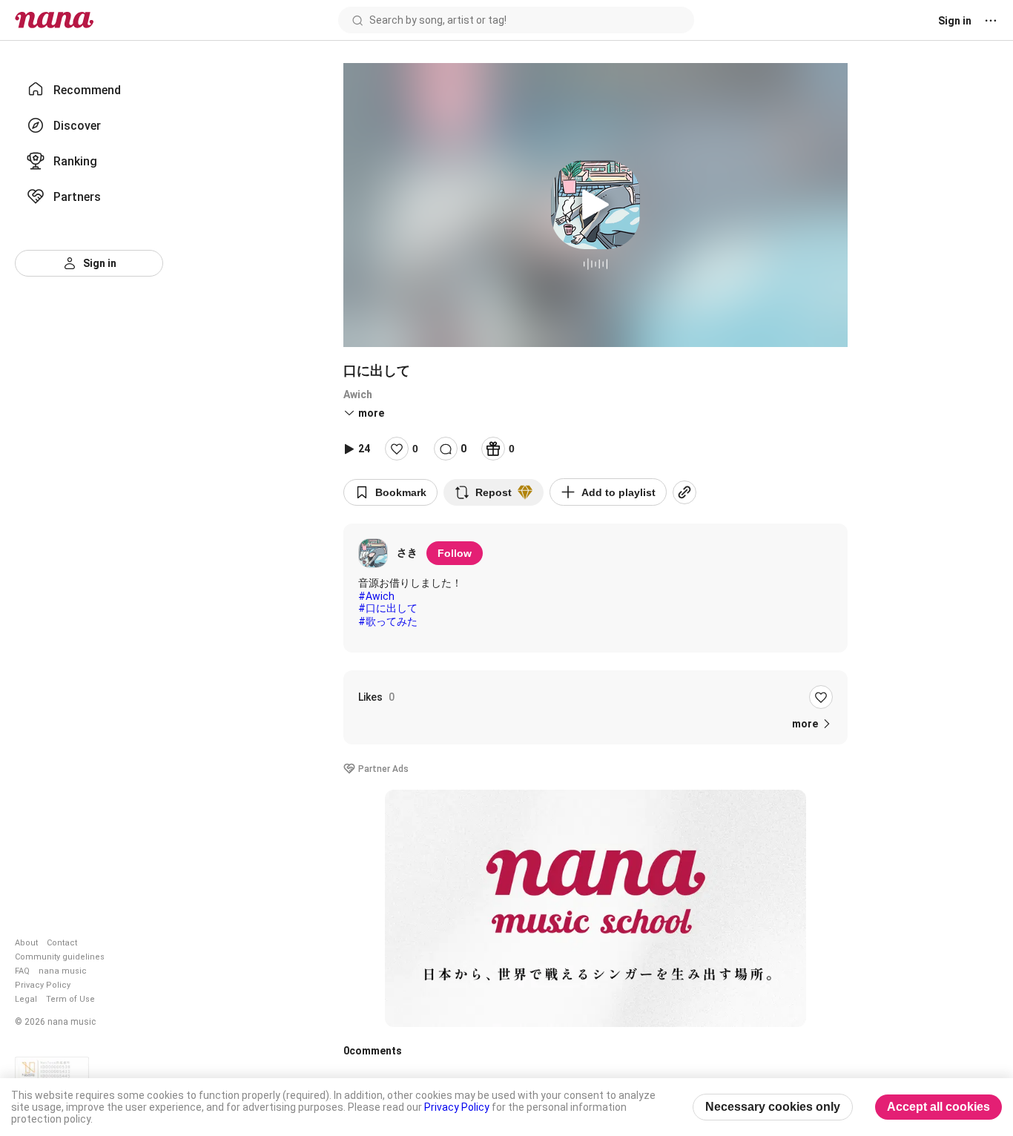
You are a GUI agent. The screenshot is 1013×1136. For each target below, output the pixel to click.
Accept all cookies (938, 1106)
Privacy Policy (42, 985)
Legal (26, 999)
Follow (455, 553)
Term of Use (70, 999)
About (26, 943)
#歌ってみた (388, 621)
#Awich (376, 596)
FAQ (22, 971)
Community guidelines (60, 957)
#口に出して (388, 608)
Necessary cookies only (772, 1106)
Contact (62, 943)
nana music (63, 971)
